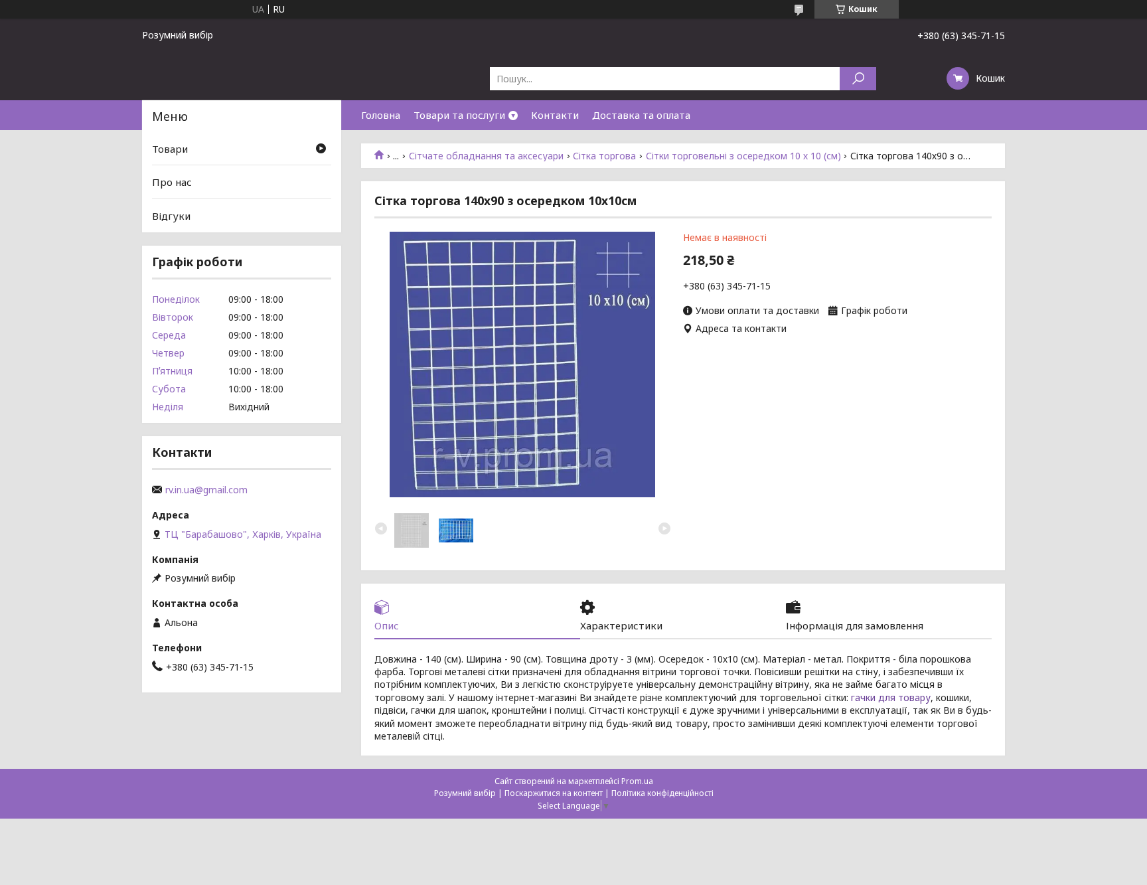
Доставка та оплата (641, 114)
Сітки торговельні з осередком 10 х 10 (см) (743, 156)
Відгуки (171, 215)
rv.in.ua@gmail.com (206, 490)
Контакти (555, 114)
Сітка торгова (604, 156)
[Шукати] (858, 78)
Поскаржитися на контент (553, 793)
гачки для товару (891, 697)
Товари (170, 148)
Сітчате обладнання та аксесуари (486, 156)
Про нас (172, 182)
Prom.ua (637, 781)
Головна (380, 114)
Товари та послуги (459, 114)
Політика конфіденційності (662, 793)
